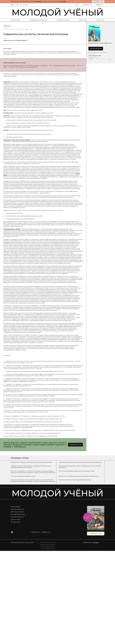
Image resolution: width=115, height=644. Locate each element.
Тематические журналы (63, 20)
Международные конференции (38, 20)
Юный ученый (83, 20)
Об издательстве (15, 522)
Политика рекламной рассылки (47, 548)
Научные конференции (17, 509)
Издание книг (100, 20)
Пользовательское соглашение (47, 544)
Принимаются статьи (87, 517)
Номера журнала (15, 506)
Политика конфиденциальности (48, 546)
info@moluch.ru (100, 4)
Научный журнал (15, 20)
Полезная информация (17, 517)
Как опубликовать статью (18, 514)
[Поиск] (76, 5)
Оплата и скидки (15, 519)
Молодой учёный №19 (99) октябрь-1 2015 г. (100, 43)
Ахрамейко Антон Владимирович (15, 40)
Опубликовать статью (98, 1)
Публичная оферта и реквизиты (48, 542)
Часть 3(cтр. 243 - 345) (94, 55)
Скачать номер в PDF (96, 48)
